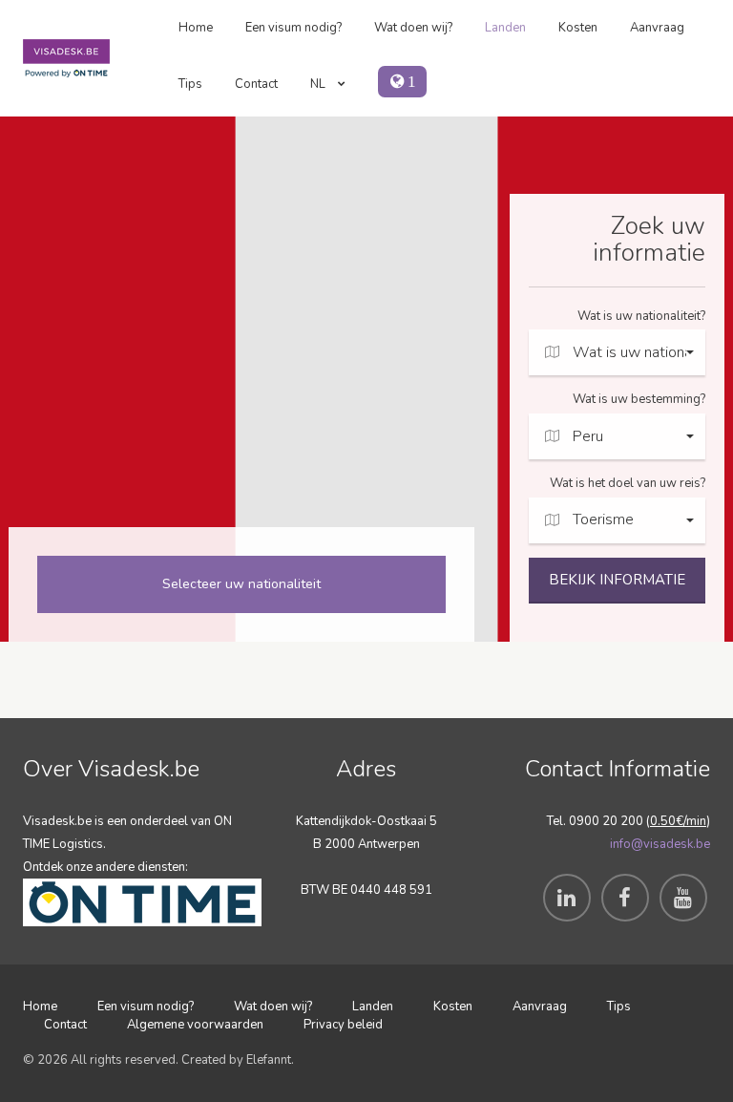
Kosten (577, 27)
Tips (190, 84)
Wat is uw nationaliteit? (641, 316)
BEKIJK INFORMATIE (617, 579)
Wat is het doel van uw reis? (627, 483)
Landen (505, 27)
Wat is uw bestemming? (639, 399)
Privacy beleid (343, 1024)
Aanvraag (657, 27)
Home (195, 27)
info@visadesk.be (660, 844)
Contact (256, 84)
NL (319, 84)
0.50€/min (678, 821)
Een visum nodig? (293, 27)
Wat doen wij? (413, 27)
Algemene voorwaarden (195, 1024)
